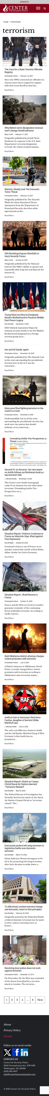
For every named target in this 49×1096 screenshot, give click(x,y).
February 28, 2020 (22, 913)
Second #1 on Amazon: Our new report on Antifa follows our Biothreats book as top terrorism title (24, 472)
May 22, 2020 (20, 791)
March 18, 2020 (21, 855)
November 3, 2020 (25, 479)
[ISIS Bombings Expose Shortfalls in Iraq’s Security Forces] (24, 235)
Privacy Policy (12, 1030)
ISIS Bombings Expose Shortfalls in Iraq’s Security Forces (22, 255)
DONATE (24, 2)
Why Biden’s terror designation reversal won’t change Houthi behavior (24, 129)
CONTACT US (11, 1059)
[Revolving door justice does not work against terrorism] (24, 950)
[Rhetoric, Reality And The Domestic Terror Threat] (24, 171)
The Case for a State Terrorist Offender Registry (23, 71)
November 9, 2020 (26, 415)
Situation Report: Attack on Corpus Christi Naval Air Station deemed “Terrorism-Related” (21, 784)
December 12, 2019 (27, 974)
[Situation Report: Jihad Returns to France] (24, 576)
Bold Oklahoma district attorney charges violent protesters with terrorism (24, 657)
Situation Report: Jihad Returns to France (21, 596)
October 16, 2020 (26, 601)
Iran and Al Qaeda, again (16, 349)
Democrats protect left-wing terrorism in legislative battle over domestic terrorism (24, 848)
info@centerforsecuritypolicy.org (19, 1074)
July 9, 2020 (24, 663)
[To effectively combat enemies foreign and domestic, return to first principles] (24, 888)
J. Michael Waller (11, 479)
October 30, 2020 (22, 543)
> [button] (45, 8)
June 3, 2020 (23, 727)
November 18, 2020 (27, 353)
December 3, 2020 (22, 324)
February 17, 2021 (21, 134)
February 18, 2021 (26, 76)
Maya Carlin (9, 134)
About (7, 1024)
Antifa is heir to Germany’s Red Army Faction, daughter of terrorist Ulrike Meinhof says (23, 720)
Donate (8, 1036)
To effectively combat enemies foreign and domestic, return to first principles (24, 908)
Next (40, 999)
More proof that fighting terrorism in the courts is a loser (24, 409)
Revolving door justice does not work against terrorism (22, 969)
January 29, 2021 (21, 260)
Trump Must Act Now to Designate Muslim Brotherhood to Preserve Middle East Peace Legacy (24, 317)
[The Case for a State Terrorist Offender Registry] (24, 51)
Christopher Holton (11, 76)
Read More (9, 90)
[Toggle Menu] (38, 8)
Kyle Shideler (9, 324)
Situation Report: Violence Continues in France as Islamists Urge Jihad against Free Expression (24, 536)
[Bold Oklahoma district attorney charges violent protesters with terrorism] (24, 638)
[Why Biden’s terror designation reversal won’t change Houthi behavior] (24, 110)
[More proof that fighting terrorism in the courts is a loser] (24, 390)
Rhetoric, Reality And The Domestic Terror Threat (22, 190)
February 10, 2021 (26, 196)
